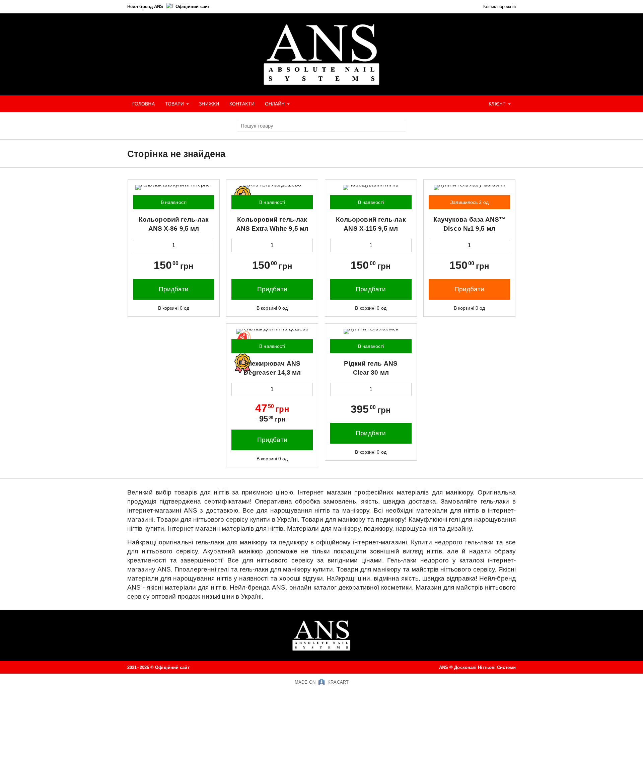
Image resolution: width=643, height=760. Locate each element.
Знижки (209, 103)
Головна (143, 103)
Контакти (242, 103)
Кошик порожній (499, 6)
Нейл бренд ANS (146, 6)
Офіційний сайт (192, 6)
